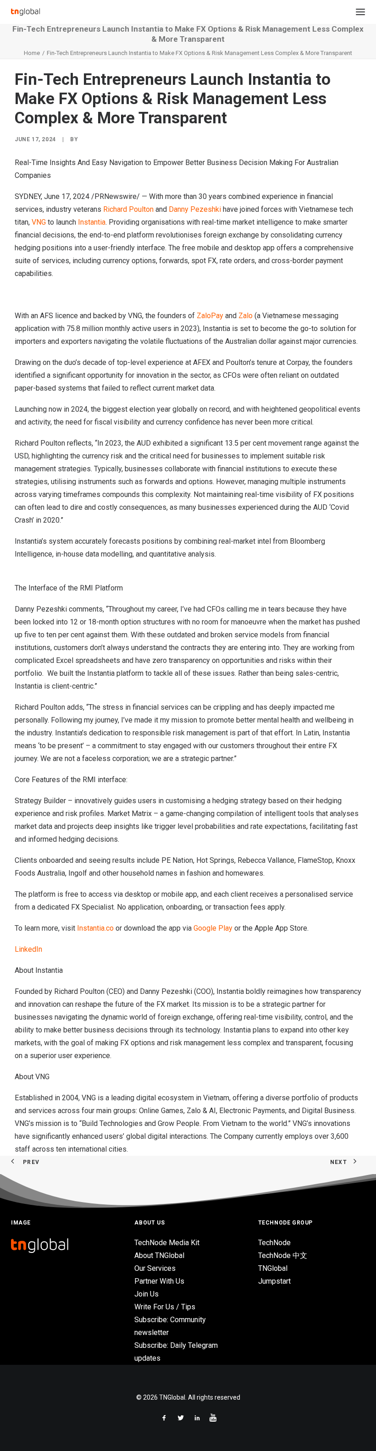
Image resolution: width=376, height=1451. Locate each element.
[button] (360, 12)
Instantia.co (95, 928)
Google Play (213, 928)
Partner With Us (159, 1281)
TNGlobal (273, 1268)
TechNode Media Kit (166, 1242)
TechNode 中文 (282, 1255)
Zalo (245, 315)
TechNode (274, 1242)
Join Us (146, 1294)
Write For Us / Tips (164, 1306)
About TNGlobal (159, 1255)
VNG (39, 222)
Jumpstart (274, 1281)
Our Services (155, 1268)
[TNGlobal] (25, 12)
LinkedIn (28, 949)
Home (32, 53)
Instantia (91, 222)
